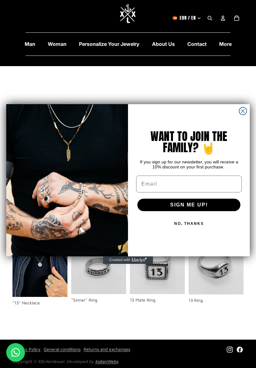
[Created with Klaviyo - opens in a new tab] (128, 260)
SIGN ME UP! (189, 204)
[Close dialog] (243, 111)
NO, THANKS (189, 223)
